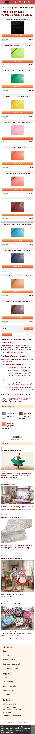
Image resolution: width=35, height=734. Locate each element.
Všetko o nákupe (10, 660)
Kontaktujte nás (9, 704)
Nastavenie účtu (9, 686)
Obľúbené (7, 695)
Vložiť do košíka (17, 35)
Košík (5, 677)
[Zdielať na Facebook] (14, 437)
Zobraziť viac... (14, 477)
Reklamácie (8, 690)
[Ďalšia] (27, 334)
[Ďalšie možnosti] (33, 2)
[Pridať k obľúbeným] (20, 437)
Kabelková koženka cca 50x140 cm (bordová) (25, 415)
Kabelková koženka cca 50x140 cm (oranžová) (8, 426)
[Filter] (20, 2)
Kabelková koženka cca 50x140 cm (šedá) (8, 415)
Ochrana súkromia (10, 668)
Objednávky (8, 682)
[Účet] (15, 2)
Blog (4, 651)
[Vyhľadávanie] (24, 2)
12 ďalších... (28, 328)
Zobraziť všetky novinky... (17, 639)
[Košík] (29, 2)
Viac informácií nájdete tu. (20, 732)
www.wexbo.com (24, 722)
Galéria (6, 655)
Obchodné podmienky (12, 664)
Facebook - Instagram (12, 716)
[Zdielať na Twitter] (17, 437)
